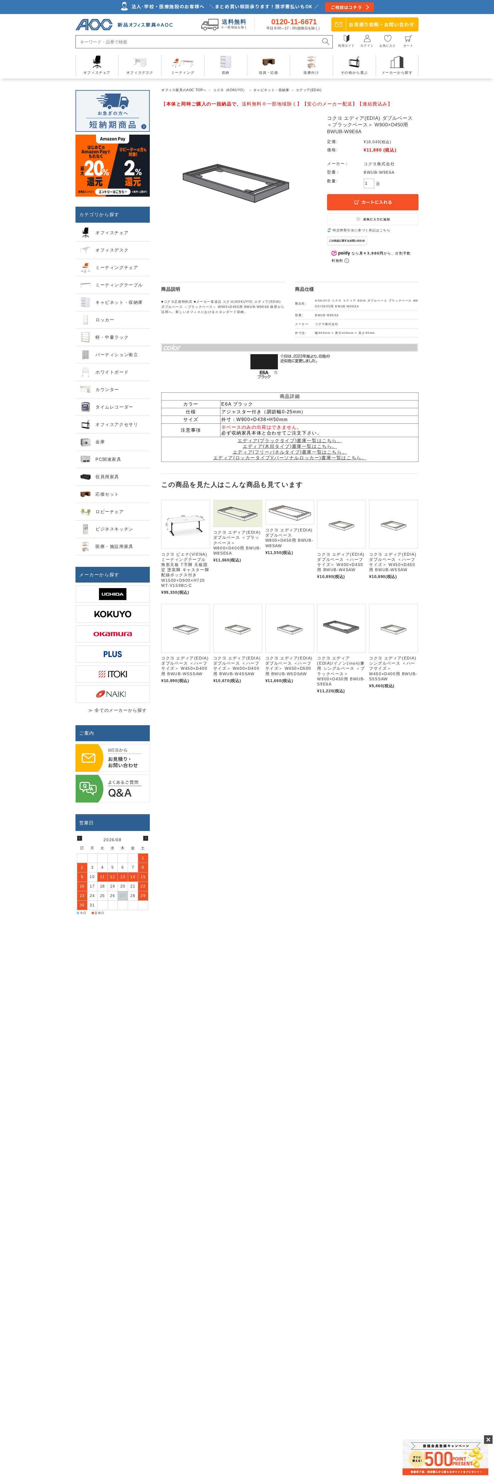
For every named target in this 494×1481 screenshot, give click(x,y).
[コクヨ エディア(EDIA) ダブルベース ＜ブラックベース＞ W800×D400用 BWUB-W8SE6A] (237, 513)
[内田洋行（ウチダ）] (112, 594)
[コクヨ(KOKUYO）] (112, 614)
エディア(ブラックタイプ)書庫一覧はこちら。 (290, 440)
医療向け (311, 73)
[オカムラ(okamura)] (112, 634)
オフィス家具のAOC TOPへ (183, 90)
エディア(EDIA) (309, 90)
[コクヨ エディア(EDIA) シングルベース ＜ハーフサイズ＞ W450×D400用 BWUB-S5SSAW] (393, 628)
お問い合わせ (381, 24)
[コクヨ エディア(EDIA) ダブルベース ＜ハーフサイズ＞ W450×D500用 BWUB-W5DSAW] (289, 628)
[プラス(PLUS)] (112, 654)
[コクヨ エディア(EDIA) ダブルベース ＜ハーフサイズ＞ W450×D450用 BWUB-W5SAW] (393, 524)
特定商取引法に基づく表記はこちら (362, 230)
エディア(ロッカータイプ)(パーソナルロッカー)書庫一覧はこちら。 (290, 457)
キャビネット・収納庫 (271, 90)
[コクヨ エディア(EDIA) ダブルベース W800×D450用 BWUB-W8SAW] (289, 512)
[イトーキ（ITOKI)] (112, 674)
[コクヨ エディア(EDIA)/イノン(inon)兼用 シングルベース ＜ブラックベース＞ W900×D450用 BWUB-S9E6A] (341, 628)
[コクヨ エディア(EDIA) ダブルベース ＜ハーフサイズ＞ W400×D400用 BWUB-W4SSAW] (237, 628)
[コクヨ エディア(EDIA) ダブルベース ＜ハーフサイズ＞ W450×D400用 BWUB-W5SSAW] (185, 628)
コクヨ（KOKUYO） (230, 90)
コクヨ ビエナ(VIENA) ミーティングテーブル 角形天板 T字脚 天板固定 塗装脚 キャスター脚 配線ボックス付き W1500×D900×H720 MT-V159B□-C (185, 570)
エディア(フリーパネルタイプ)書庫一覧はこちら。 (290, 452)
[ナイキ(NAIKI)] (112, 694)
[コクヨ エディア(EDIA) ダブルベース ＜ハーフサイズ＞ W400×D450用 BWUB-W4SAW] (341, 524)
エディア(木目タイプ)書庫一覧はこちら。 (290, 446)
